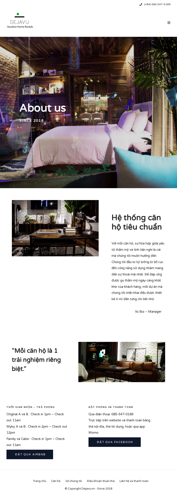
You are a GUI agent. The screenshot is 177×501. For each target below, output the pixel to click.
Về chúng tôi (73, 481)
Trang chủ (39, 481)
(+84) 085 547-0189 (157, 4)
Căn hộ (55, 481)
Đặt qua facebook (114, 442)
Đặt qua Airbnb (30, 454)
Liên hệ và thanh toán (134, 481)
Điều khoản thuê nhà (101, 481)
